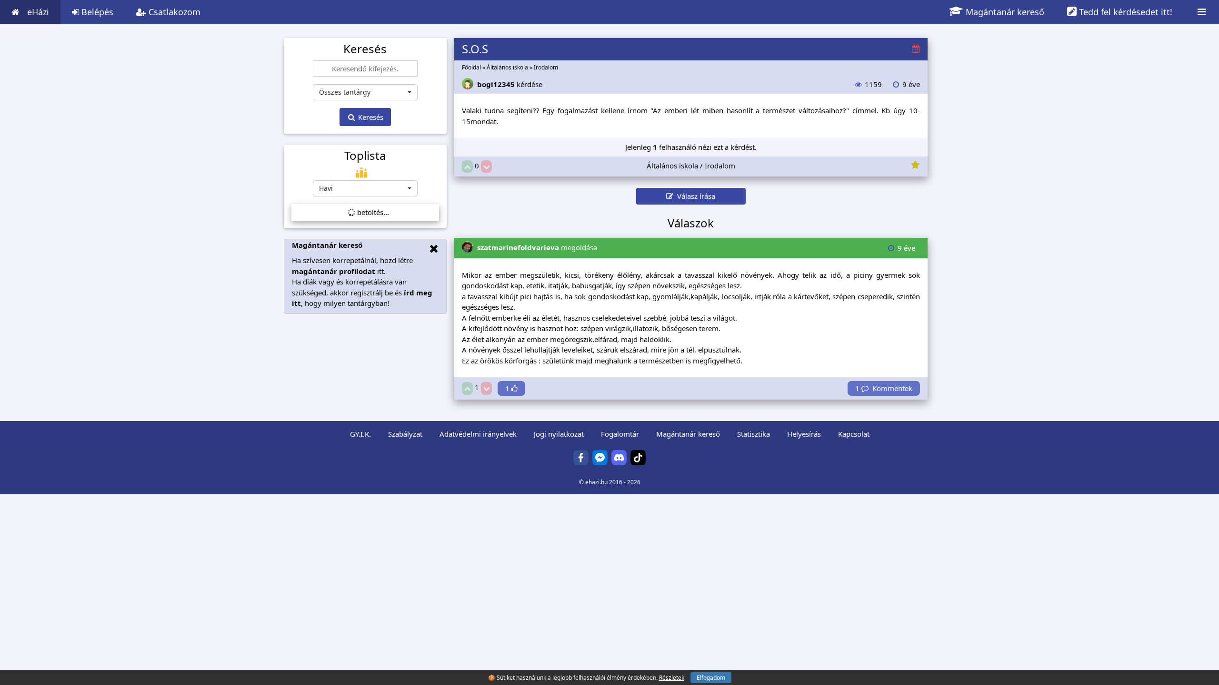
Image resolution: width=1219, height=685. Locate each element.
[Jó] (467, 166)
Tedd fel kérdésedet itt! (1124, 12)
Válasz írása (694, 196)
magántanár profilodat (333, 271)
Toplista (365, 155)
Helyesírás (804, 434)
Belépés (96, 12)
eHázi (38, 12)
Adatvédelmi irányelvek (478, 434)
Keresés (369, 117)
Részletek (671, 678)
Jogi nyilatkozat (559, 434)
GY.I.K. (360, 434)
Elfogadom (711, 678)
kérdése (509, 84)
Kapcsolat (853, 434)
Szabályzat (405, 434)
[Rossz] (486, 166)
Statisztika (753, 434)
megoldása (537, 247)
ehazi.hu (596, 482)
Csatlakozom (173, 12)
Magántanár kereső (1003, 12)
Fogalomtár (620, 434)
